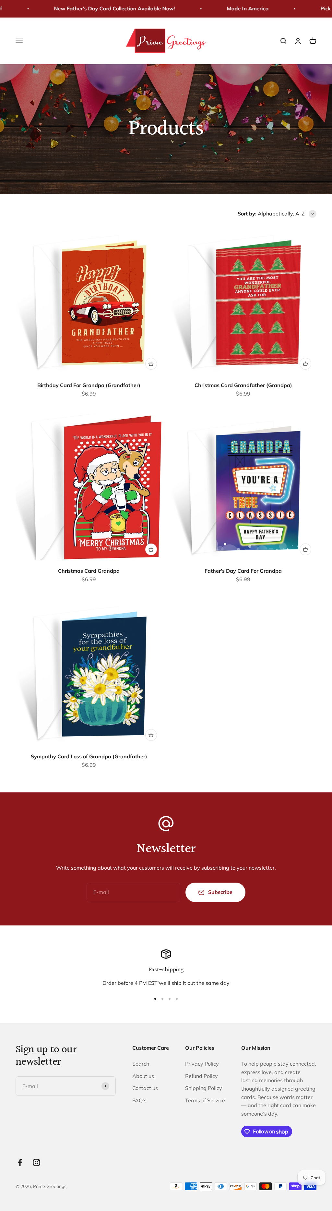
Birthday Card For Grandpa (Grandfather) (88, 385)
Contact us (145, 1088)
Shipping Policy (203, 1088)
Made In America (236, 8)
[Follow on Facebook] (20, 1162)
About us (143, 1076)
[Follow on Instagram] (36, 1162)
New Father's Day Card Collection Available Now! (102, 8)
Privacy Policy (202, 1063)
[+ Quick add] (151, 364)
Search (140, 1063)
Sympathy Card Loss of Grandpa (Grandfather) (89, 756)
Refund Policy (201, 1076)
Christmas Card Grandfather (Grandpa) (243, 385)
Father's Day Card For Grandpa (243, 571)
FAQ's (139, 1100)
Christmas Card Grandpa (89, 571)
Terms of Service (205, 1100)
